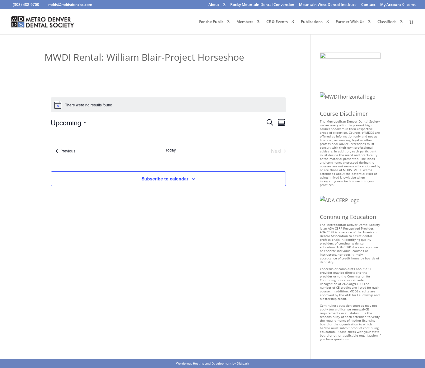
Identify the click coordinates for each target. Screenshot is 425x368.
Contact (368, 5)
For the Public (211, 22)
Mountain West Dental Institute (328, 5)
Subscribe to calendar (165, 178)
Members (244, 22)
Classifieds (386, 22)
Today (171, 149)
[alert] (168, 104)
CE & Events (277, 22)
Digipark (243, 363)
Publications (312, 22)
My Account (390, 5)
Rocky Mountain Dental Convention (262, 5)
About (213, 5)
